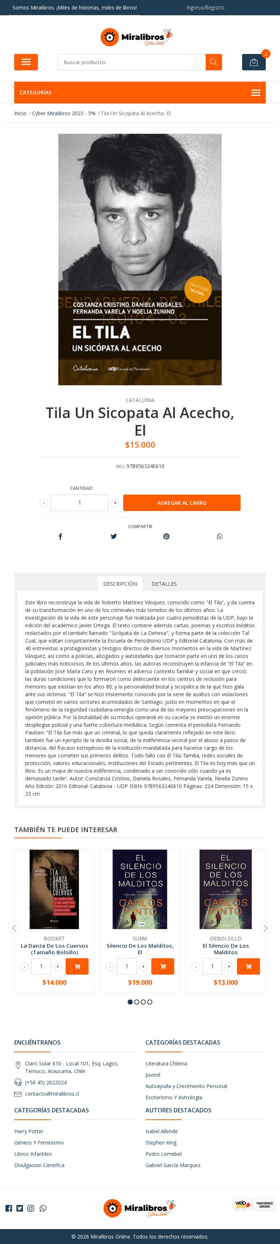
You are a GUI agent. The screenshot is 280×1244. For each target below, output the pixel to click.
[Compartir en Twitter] (113, 536)
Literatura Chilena (166, 1063)
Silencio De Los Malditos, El (140, 949)
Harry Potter (28, 1131)
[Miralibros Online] (137, 37)
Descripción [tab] (120, 583)
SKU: (120, 466)
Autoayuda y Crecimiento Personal (186, 1086)
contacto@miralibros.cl (52, 1093)
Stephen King (160, 1142)
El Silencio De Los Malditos (226, 949)
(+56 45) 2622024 (46, 1082)
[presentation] (14, 927)
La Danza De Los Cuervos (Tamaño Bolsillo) (54, 949)
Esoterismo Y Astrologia (173, 1097)
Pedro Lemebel (163, 1153)
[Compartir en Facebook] (60, 536)
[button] (130, 1002)
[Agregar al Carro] (77, 966)
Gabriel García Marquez (173, 1165)
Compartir (140, 526)
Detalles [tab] (164, 583)
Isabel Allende (161, 1131)
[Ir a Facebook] (8, 1208)
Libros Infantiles (33, 1153)
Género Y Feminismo (39, 1142)
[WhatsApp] (43, 1208)
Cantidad (81, 488)
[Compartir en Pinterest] (166, 536)
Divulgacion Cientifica (39, 1165)
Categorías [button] (35, 92)
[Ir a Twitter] (19, 1208)
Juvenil (152, 1074)
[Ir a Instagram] (30, 1208)
